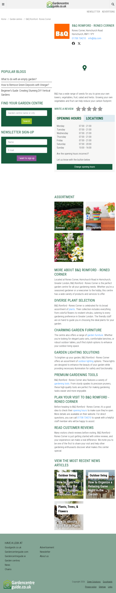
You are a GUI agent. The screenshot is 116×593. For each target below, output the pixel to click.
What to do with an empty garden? (19, 79)
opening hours (80, 410)
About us (44, 556)
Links (110, 587)
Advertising (108, 11)
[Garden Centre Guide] (58, 4)
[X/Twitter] (79, 43)
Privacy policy (91, 587)
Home (3, 19)
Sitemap (102, 587)
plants (72, 309)
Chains (8, 569)
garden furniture (95, 335)
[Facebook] (73, 43)
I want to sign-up (26, 158)
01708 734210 (79, 38)
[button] (85, 68)
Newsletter (93, 11)
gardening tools (61, 383)
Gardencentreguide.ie (15, 556)
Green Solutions (94, 582)
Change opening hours (84, 166)
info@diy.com (94, 38)
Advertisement (47, 547)
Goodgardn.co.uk (13, 547)
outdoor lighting (85, 361)
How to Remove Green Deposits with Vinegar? (25, 84)
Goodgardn (107, 582)
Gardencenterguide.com (16, 551)
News (7, 564)
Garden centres (16, 19)
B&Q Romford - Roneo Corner (38, 19)
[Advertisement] (26, 45)
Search (26, 121)
